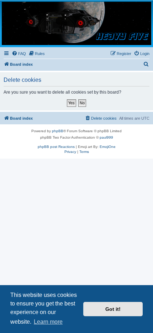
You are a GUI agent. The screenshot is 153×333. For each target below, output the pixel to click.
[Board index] (76, 23)
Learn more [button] (48, 322)
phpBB (57, 131)
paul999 (106, 137)
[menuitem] (19, 53)
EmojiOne (108, 147)
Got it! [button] (113, 309)
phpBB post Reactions (56, 147)
